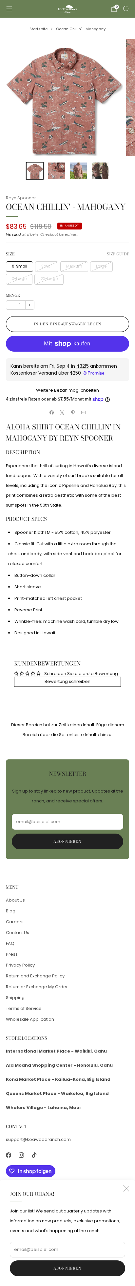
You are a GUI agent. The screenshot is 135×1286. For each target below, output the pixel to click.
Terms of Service (24, 1008)
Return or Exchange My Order (37, 987)
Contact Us (17, 932)
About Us (15, 900)
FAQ (10, 943)
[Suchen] (126, 8)
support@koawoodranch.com (38, 1139)
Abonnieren (67, 1268)
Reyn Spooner (21, 198)
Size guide (118, 254)
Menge (13, 295)
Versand (13, 234)
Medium (74, 266)
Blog (10, 911)
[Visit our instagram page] (21, 1154)
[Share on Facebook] (51, 412)
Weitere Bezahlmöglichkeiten (67, 390)
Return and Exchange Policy (35, 976)
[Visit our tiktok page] (34, 1154)
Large (101, 266)
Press (12, 954)
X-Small (19, 266)
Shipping (15, 997)
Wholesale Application (30, 1019)
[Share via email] (83, 412)
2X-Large (49, 278)
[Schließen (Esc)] (126, 1188)
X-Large (19, 278)
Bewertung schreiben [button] (67, 681)
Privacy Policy (20, 965)
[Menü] (9, 9)
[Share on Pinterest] (73, 412)
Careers (15, 922)
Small (46, 266)
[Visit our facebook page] (8, 1154)
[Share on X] (62, 412)
